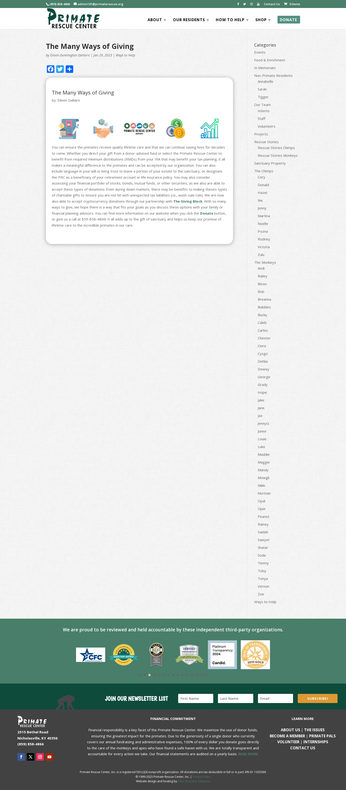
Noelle (263, 223)
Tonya (263, 578)
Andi (261, 268)
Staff (261, 118)
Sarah (262, 89)
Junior (262, 431)
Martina (264, 215)
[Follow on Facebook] (21, 757)
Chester (264, 338)
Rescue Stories (266, 141)
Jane (261, 407)
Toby (262, 570)
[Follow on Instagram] (40, 757)
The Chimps (263, 171)
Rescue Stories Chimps (276, 147)
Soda (262, 555)
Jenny (262, 208)
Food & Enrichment (269, 60)
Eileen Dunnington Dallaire (70, 55)
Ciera (262, 345)
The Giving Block (187, 201)
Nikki (261, 485)
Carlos (263, 330)
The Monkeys (265, 262)
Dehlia (263, 361)
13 (196, 675)
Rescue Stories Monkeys (278, 155)
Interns (264, 110)
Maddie (264, 454)
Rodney (264, 239)
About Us (290, 729)
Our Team (262, 104)
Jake (261, 400)
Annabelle (265, 81)
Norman (264, 493)
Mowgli (263, 477)
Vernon (263, 586)
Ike (260, 200)
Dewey (263, 369)
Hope (262, 392)
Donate (206, 213)
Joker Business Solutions (194, 781)
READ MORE (248, 753)
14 (201, 675)
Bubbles (264, 307)
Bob (261, 291)
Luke (261, 446)
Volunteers (266, 126)
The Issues (314, 729)
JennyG (263, 423)
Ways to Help (125, 55)
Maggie (264, 462)
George (264, 376)
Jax (260, 415)
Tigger (263, 96)
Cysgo (263, 353)
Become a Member (287, 736)
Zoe (261, 594)
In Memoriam (265, 67)
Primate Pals (322, 736)
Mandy (263, 470)
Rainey (263, 524)
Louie (262, 438)
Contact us (302, 748)
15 (206, 675)
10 (182, 675)
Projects (261, 134)
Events (260, 52)
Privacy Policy (201, 777)
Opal (261, 501)
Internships (315, 741)
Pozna (263, 231)
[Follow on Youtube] (49, 757)
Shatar (263, 547)
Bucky (262, 314)
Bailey (262, 276)
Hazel (262, 192)
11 (187, 675)
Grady (263, 384)
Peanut (263, 516)
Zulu (261, 254)
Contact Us (272, 4)
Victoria (264, 246)
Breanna (264, 299)
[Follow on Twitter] (30, 757)
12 (192, 675)
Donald (263, 184)
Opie (262, 508)
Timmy (263, 563)
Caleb (262, 322)
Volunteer (288, 741)
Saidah (263, 532)
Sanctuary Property (270, 163)
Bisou (262, 283)
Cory (261, 177)
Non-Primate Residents (273, 75)
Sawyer (264, 539)
